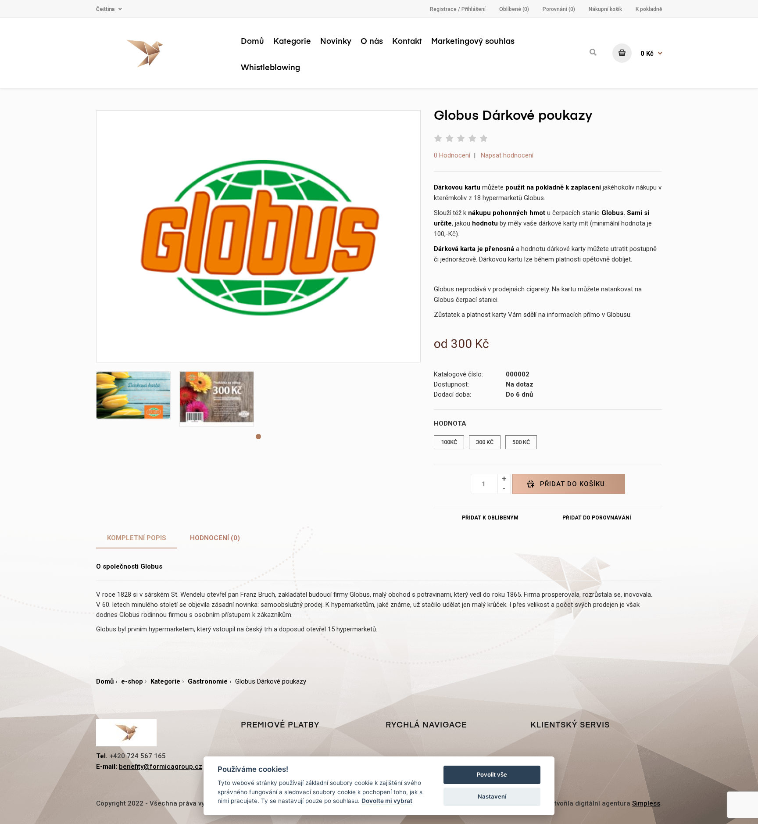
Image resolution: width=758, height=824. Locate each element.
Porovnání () (559, 9)
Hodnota (450, 423)
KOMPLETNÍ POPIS (136, 538)
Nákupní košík (605, 9)
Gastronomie (208, 681)
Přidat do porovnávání (596, 518)
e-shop (132, 681)
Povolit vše (492, 774)
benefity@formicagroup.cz (160, 766)
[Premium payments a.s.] (162, 53)
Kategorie (165, 681)
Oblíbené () (514, 9)
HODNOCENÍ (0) (215, 538)
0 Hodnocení (452, 155)
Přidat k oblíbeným (490, 518)
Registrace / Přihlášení (458, 9)
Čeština (105, 9)
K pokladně (649, 9)
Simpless (646, 803)
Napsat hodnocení (507, 155)
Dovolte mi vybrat (386, 800)
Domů (105, 681)
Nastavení (492, 796)
